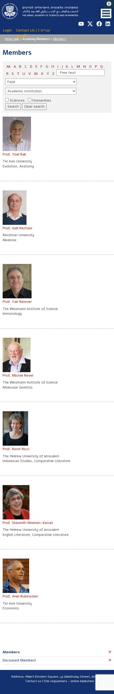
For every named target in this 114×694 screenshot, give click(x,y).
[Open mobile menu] (106, 13)
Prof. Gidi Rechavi (17, 228)
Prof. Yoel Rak (14, 154)
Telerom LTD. (59, 688)
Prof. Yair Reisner (17, 301)
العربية (21, 35)
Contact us (33, 681)
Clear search (34, 106)
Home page (12, 39)
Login (7, 30)
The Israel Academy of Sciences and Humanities (40, 10)
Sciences (17, 100)
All (8, 66)
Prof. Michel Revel (18, 375)
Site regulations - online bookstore (68, 681)
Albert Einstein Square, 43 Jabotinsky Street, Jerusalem (66, 676)
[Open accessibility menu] (109, 4)
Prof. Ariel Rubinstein (20, 596)
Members (59, 39)
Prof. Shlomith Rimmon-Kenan (28, 522)
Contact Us (25, 30)
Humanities (41, 100)
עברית (45, 30)
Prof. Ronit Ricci (16, 448)
